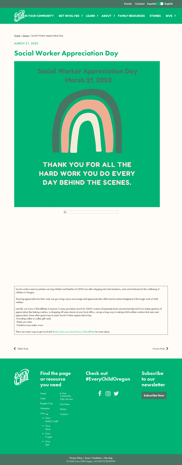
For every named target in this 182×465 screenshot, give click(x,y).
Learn (90, 15)
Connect (139, 3)
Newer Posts (159, 348)
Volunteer (44, 408)
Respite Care (46, 403)
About (106, 15)
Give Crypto (48, 435)
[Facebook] (99, 393)
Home (17, 35)
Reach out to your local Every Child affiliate (74, 331)
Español (151, 3)
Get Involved (69, 15)
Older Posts (22, 348)
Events (128, 3)
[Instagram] (108, 393)
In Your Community (39, 15)
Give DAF (47, 443)
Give (169, 15)
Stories (155, 15)
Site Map (108, 457)
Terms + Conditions (93, 457)
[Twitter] (116, 393)
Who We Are (66, 399)
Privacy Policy (76, 457)
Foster (43, 398)
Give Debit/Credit (51, 419)
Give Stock (48, 427)
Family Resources (131, 15)
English (169, 3)
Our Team (64, 404)
